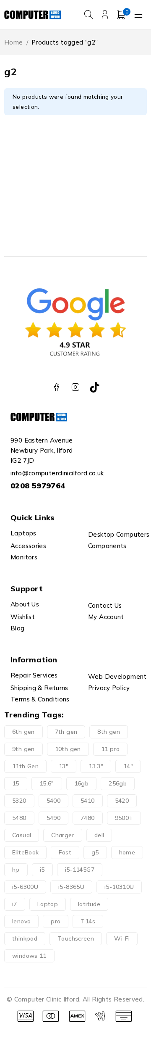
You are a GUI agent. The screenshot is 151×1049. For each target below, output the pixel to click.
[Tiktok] (94, 387)
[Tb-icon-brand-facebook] (56, 387)
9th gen (23, 749)
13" (63, 766)
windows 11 (29, 955)
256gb (118, 783)
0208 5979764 (37, 485)
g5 (95, 852)
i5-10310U (119, 887)
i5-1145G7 (79, 869)
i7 (14, 904)
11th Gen (25, 766)
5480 (19, 818)
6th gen (23, 731)
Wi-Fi (122, 938)
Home (13, 42)
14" (128, 766)
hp (16, 869)
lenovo (21, 921)
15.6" (46, 783)
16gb (81, 783)
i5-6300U (25, 887)
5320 (19, 800)
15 (15, 783)
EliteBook (25, 852)
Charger (62, 835)
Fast (65, 852)
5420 (122, 800)
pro (55, 921)
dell (99, 835)
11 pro (110, 749)
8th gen (108, 731)
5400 (54, 800)
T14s (88, 921)
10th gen (68, 749)
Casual (21, 835)
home (127, 852)
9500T (124, 818)
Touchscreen (75, 938)
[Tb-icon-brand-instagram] (75, 387)
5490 (54, 818)
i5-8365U (71, 887)
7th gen (66, 731)
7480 (88, 818)
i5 (42, 869)
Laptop (47, 904)
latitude (89, 904)
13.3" (96, 766)
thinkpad (24, 938)
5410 (88, 800)
